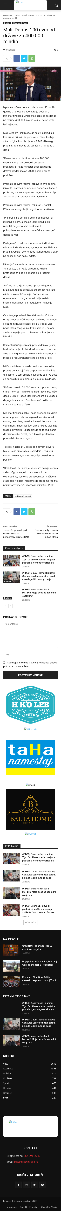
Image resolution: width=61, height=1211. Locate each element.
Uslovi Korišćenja (49, 1207)
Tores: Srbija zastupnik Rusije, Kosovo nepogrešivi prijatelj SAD (16, 533)
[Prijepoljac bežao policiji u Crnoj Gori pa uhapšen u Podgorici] (11, 965)
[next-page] (10, 606)
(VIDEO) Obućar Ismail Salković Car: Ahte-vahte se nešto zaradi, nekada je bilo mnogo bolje (39, 576)
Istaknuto (16, 23)
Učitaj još (29, 922)
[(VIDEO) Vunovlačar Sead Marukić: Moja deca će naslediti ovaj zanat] (11, 593)
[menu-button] (5, 5)
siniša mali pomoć (23, 496)
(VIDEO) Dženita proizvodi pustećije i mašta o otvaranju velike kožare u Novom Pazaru (38, 909)
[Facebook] (17, 58)
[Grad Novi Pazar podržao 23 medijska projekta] (11, 950)
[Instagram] (26, 1185)
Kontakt (23, 1207)
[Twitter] (24, 58)
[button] (56, 5)
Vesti (25, 23)
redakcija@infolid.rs (26, 1161)
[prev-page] (5, 606)
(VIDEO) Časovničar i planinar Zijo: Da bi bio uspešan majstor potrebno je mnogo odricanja (38, 559)
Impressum (12, 1207)
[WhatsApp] (31, 58)
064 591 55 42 (32, 1156)
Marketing (34, 1207)
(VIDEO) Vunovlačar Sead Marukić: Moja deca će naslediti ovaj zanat (39, 592)
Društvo (17, 15)
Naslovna (7, 15)
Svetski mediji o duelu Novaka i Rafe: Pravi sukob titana (46, 533)
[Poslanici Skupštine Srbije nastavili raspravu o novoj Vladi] (11, 981)
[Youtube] (42, 1185)
